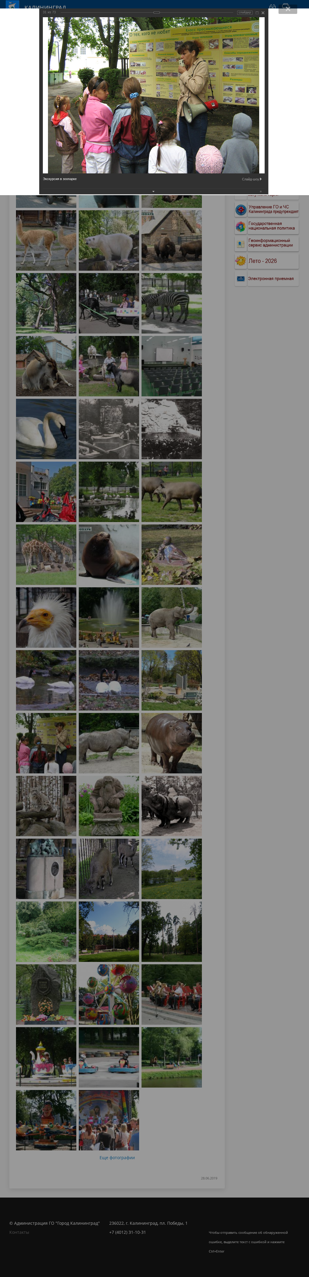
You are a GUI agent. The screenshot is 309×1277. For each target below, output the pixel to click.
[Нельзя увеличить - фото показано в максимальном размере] (257, 13)
